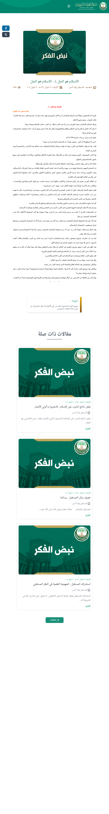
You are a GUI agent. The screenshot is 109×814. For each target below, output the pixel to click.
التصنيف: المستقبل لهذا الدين (80, 87)
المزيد (88, 428)
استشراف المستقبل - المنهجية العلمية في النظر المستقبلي (62, 584)
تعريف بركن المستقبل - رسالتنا (75, 498)
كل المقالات (54, 620)
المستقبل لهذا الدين (79, 412)
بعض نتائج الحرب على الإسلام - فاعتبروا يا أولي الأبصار (63, 407)
